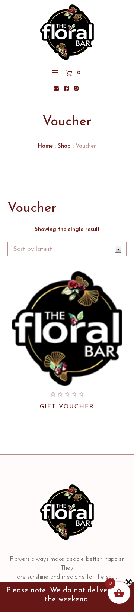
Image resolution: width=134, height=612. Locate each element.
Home (45, 146)
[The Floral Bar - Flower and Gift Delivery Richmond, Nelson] (67, 32)
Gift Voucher (67, 407)
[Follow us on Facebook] (66, 88)
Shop (64, 146)
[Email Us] (56, 88)
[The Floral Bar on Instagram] (76, 88)
